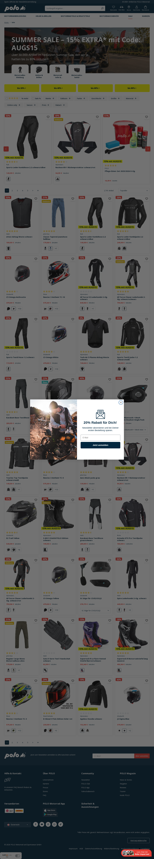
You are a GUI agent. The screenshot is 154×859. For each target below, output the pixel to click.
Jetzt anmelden (100, 445)
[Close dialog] (121, 402)
